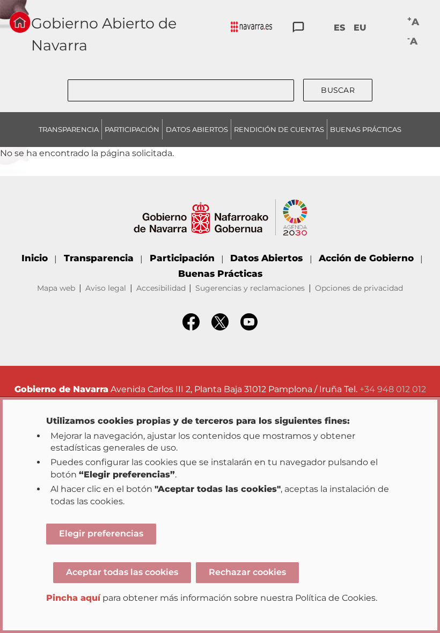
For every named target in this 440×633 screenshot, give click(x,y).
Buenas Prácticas (220, 273)
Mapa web (56, 288)
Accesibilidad (161, 288)
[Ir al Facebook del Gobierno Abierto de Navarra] (191, 327)
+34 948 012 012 (393, 389)
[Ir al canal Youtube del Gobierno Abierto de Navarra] (249, 327)
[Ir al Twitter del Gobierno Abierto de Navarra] (220, 327)
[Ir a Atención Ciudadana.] (298, 28)
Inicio (34, 258)
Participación (182, 258)
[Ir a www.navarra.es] (220, 205)
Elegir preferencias (101, 533)
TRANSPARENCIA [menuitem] (69, 129)
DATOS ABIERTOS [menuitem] (197, 129)
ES (339, 28)
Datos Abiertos (266, 258)
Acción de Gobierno (366, 258)
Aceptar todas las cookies (122, 572)
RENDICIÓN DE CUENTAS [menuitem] (279, 129)
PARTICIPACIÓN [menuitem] (132, 129)
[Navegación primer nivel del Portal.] (252, 28)
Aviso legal (105, 288)
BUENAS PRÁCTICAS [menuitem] (365, 129)
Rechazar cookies (247, 572)
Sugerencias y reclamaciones (250, 288)
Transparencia (99, 258)
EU (360, 28)
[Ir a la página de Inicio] (20, 22)
